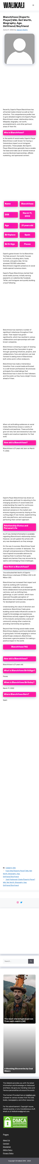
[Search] (31, 961)
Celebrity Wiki (11, 868)
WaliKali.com (30, 1095)
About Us (6, 1140)
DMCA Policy (7, 1150)
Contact (6, 1144)
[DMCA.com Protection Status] (15, 1128)
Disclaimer (7, 1147)
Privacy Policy (8, 1153)
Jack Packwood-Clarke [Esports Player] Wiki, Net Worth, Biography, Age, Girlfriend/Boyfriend (19, 882)
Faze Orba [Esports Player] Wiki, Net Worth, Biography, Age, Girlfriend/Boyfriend (17, 874)
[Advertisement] (19, 87)
